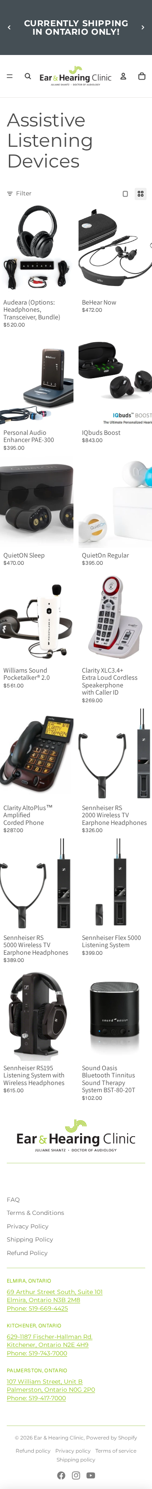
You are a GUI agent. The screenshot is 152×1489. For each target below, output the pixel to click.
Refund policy (33, 1451)
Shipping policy (76, 1459)
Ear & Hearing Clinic (59, 1437)
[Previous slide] (9, 27)
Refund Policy (27, 1253)
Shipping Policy (30, 1239)
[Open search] (28, 76)
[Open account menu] (123, 76)
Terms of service (115, 1451)
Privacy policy (73, 1451)
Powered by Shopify (111, 1437)
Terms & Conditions (35, 1213)
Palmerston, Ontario (37, 1370)
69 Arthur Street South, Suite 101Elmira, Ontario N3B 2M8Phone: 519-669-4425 (55, 1300)
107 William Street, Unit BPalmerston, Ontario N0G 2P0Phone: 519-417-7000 (51, 1390)
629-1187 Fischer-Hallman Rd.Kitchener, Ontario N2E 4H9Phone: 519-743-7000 (49, 1345)
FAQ (13, 1199)
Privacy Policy (28, 1226)
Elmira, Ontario (29, 1280)
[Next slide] (142, 27)
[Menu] (9, 76)
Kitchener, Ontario (34, 1325)
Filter (24, 193)
